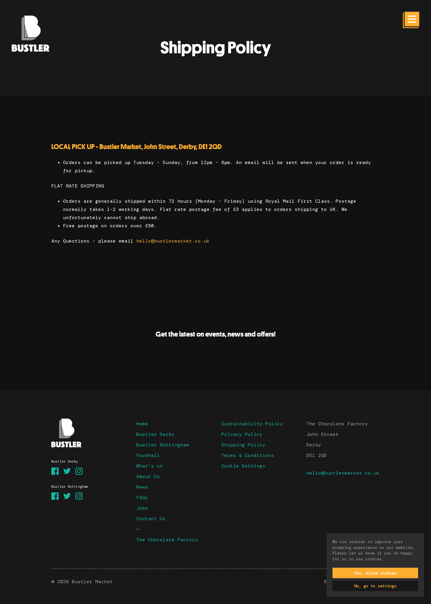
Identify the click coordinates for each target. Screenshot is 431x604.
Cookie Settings (243, 466)
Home (142, 424)
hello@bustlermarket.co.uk (173, 241)
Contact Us (151, 519)
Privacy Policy (241, 434)
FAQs (142, 497)
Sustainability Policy (252, 424)
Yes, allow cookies (375, 573)
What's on (149, 466)
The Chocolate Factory (167, 540)
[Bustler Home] (88, 433)
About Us (148, 476)
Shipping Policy (243, 445)
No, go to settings (375, 585)
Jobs (142, 508)
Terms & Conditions (247, 455)
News (142, 487)
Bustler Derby (155, 434)
